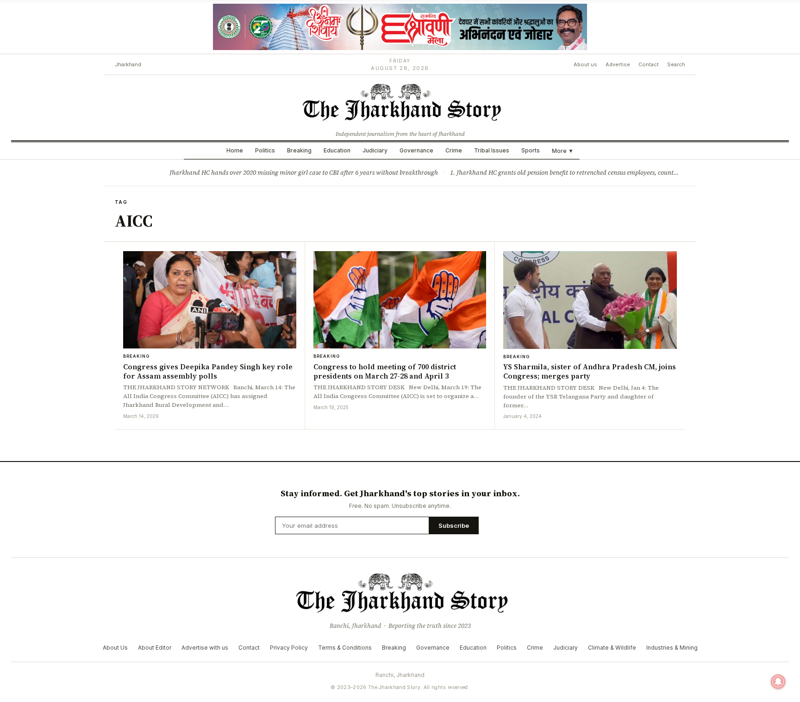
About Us (115, 647)
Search (676, 64)
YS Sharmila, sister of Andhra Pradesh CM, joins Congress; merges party (589, 371)
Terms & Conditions (345, 647)
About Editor (154, 647)
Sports (530, 150)
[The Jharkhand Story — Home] (400, 101)
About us (585, 64)
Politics (265, 150)
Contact (648, 64)
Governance (416, 150)
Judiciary (375, 150)
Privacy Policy (289, 647)
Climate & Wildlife (612, 647)
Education (337, 150)
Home (234, 150)
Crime (453, 150)
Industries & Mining (672, 647)
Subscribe (453, 525)
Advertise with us (204, 647)
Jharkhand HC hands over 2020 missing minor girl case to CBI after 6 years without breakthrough (303, 172)
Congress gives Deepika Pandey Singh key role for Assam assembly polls (208, 371)
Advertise (618, 64)
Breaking (299, 150)
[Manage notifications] (778, 681)
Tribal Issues (491, 150)
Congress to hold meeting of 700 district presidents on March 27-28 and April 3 (384, 371)
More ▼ (563, 150)
